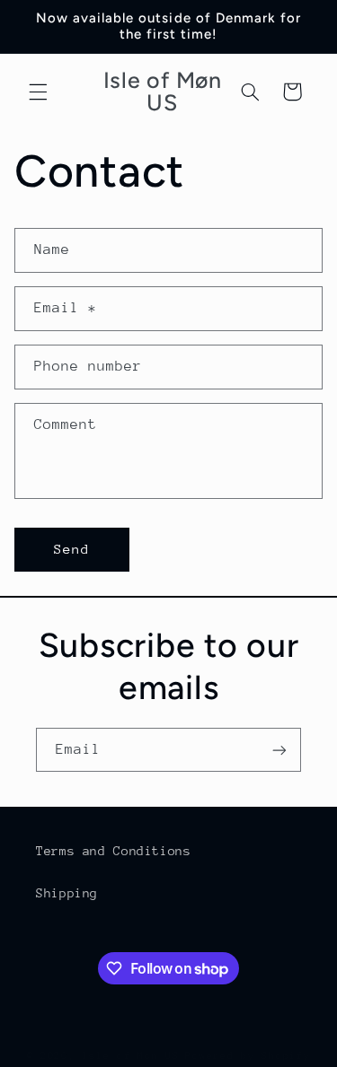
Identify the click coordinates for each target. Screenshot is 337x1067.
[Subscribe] (279, 750)
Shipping (67, 893)
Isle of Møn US (130, 1056)
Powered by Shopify (247, 1056)
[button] (37, 91)
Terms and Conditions (113, 851)
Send (72, 548)
